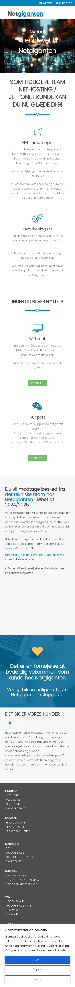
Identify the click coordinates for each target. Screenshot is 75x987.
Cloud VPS (13, 804)
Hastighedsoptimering (22, 880)
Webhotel (13, 795)
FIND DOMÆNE (15, 822)
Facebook (13, 861)
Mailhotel (13, 800)
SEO (8, 848)
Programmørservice (21, 884)
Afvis (37, 979)
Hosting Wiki (15, 901)
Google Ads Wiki (18, 905)
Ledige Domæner (18, 831)
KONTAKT (37, 458)
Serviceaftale (16, 875)
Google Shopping (19, 857)
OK (37, 959)
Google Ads (15, 852)
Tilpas (37, 969)
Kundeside (65, 3)
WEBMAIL (48, 3)
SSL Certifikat (16, 808)
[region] (37, 955)
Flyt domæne (15, 827)
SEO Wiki (12, 910)
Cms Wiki (12, 914)
